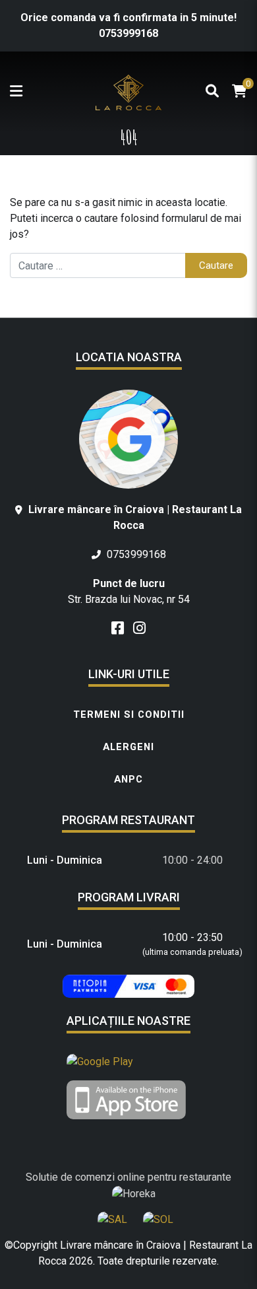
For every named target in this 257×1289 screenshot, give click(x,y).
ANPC (128, 779)
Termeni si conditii (129, 714)
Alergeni (128, 747)
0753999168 (128, 33)
